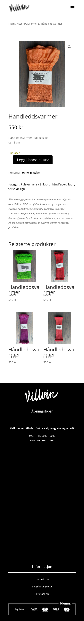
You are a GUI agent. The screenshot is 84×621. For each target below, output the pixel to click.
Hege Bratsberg (32, 172)
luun (71, 184)
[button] (69, 46)
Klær (19, 23)
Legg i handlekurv (33, 159)
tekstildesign (16, 189)
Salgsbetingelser (42, 586)
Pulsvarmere (31, 23)
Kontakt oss (42, 579)
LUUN (12, 295)
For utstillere (42, 594)
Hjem (11, 23)
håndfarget (59, 184)
